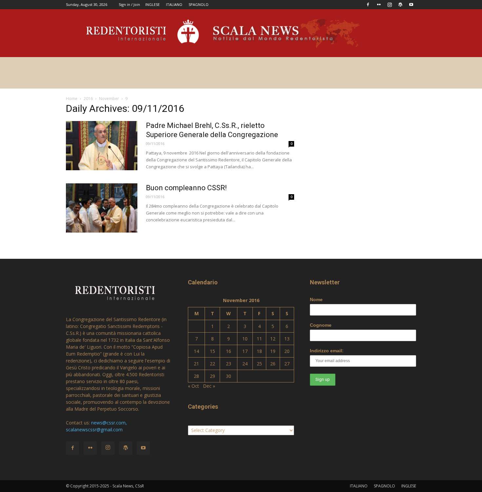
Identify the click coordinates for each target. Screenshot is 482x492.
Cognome (320, 325)
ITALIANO (174, 4)
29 (212, 376)
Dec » (209, 386)
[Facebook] (368, 4)
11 (259, 339)
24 (245, 363)
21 (196, 363)
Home (71, 98)
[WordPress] (400, 4)
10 (245, 339)
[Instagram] (389, 4)
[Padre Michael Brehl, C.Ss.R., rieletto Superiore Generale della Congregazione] (101, 145)
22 (212, 363)
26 (272, 363)
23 (228, 363)
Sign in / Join (129, 4)
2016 (88, 98)
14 (196, 351)
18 (259, 351)
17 (245, 351)
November (109, 98)
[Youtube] (411, 4)
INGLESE (152, 4)
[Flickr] (379, 4)
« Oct (193, 386)
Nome (316, 299)
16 (228, 351)
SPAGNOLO (199, 4)
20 (287, 351)
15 (212, 351)
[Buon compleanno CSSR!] (101, 208)
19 (272, 351)
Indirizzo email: (327, 350)
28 (196, 376)
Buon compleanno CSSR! (186, 188)
